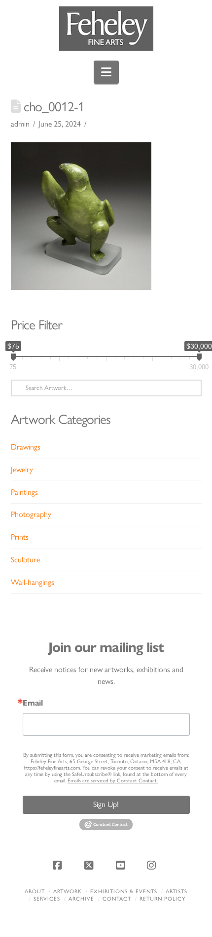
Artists (176, 891)
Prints (20, 537)
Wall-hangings (32, 582)
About (35, 891)
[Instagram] (153, 865)
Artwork (67, 891)
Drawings (25, 447)
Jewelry (22, 469)
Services (47, 899)
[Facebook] (59, 865)
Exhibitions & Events (123, 891)
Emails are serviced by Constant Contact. (113, 780)
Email (33, 703)
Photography (31, 514)
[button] (106, 72)
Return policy (162, 899)
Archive (81, 899)
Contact (117, 899)
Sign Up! (106, 804)
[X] (90, 865)
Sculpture (25, 559)
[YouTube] (121, 865)
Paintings (24, 492)
